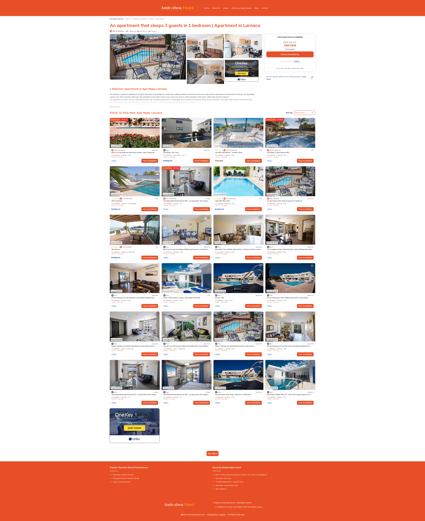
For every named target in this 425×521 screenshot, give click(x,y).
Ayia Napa (160, 19)
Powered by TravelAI (216, 514)
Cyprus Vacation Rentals (122, 482)
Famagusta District (139, 19)
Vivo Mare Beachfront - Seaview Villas (228, 152)
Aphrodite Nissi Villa (222, 201)
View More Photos (119, 77)
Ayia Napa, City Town (171, 152)
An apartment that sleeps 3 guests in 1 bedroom (284, 201)
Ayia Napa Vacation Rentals (123, 475)
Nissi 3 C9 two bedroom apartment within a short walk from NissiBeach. (242, 475)
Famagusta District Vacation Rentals (126, 478)
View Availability (150, 161)
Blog (256, 8)
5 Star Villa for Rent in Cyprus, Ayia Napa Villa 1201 (181, 298)
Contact (264, 8)
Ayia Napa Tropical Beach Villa (278, 152)
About (225, 8)
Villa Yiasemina (116, 201)
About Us (216, 8)
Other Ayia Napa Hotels (241, 8)
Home (206, 8)
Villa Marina (115, 249)
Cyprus (127, 19)
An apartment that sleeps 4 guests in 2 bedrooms (233, 394)
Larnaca (151, 19)
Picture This (219, 298)
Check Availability (290, 54)
